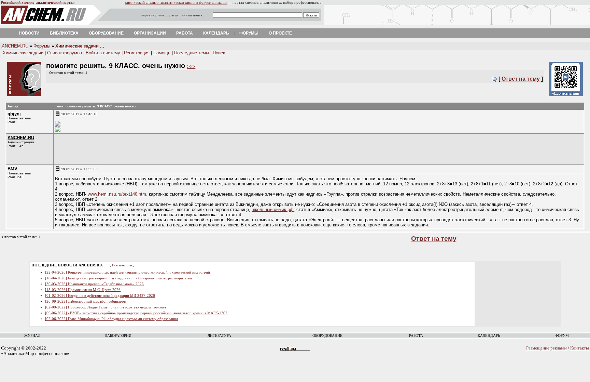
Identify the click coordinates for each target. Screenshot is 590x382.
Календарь (216, 33)
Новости (29, 33)
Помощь (161, 52)
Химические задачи (77, 46)
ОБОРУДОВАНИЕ (327, 336)
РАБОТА (416, 336)
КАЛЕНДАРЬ (489, 336)
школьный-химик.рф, (273, 209)
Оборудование (106, 33)
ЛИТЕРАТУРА (219, 336)
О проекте (280, 33)
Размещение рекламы (546, 348)
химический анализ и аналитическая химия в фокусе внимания (176, 2)
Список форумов (64, 52)
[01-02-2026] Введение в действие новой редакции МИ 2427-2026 (100, 296)
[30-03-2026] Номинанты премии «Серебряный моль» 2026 (94, 284)
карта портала (152, 15)
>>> (191, 66)
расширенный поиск (185, 15)
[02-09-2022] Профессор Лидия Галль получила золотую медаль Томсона (105, 307)
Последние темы (191, 52)
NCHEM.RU (15, 46)
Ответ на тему (521, 79)
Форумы (248, 33)
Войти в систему (103, 52)
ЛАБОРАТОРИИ (118, 336)
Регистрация (137, 52)
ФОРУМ (562, 336)
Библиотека (64, 33)
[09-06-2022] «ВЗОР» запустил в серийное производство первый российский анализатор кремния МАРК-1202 (136, 313)
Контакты (579, 348)
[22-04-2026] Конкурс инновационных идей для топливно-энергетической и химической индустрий (127, 272)
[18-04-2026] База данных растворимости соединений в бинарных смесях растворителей (118, 278)
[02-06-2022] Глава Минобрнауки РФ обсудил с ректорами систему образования (111, 319)
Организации (150, 33)
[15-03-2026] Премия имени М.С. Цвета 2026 (83, 290)
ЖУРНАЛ (32, 336)
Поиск (219, 52)
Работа (184, 33)
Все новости (122, 265)
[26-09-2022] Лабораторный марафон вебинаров (85, 301)
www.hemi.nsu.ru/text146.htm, (118, 194)
